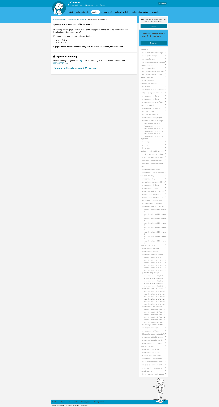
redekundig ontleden (140, 12)
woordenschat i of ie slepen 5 (155, 265)
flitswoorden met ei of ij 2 (153, 126)
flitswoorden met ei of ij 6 (153, 136)
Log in (81, 60)
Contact (55, 402)
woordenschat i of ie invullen (77, 19)
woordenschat (106, 12)
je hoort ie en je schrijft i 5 (153, 286)
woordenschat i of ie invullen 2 (155, 294)
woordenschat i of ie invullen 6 (155, 304)
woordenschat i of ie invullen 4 (97, 19)
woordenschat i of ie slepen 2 (155, 270)
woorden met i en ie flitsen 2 (154, 312)
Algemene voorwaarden (70, 402)
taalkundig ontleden (122, 12)
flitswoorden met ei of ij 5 (153, 134)
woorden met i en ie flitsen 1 (154, 310)
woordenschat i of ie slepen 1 (155, 258)
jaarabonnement (60, 63)
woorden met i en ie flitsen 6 (154, 322)
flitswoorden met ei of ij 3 (153, 129)
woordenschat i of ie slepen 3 (155, 260)
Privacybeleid (86, 402)
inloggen (162, 3)
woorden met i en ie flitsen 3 (154, 315)
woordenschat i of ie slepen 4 (155, 263)
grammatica (154, 12)
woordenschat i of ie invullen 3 (155, 296)
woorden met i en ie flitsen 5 (154, 320)
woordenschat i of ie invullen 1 (155, 291)
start (71, 12)
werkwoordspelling (83, 12)
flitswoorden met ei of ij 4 (153, 131)
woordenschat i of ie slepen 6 (155, 268)
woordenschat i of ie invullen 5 (155, 301)
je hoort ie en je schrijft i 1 (153, 276)
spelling (95, 12)
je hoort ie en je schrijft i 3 (153, 281)
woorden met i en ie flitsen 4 (154, 317)
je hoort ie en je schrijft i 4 (153, 283)
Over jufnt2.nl (99, 402)
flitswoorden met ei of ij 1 (153, 124)
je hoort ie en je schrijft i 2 (153, 278)
